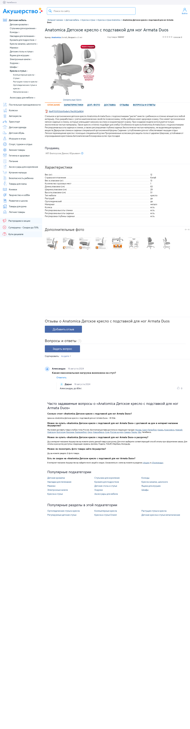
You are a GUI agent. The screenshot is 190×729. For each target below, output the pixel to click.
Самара (127, 432)
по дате (65, 356)
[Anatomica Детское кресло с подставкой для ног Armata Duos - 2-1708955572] (166, 243)
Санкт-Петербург (149, 430)
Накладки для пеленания (22, 36)
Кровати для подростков (23, 40)
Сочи (107, 432)
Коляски (13, 110)
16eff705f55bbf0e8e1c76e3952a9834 (66, 111)
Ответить (61, 377)
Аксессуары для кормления (23, 166)
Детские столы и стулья (22, 51)
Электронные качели (21, 59)
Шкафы (14, 67)
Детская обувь (16, 133)
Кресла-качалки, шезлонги (23, 44)
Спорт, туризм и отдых (20, 144)
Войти (184, 13)
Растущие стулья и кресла (25, 81)
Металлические (21, 92)
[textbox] (91, 11)
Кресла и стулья (18, 71)
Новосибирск (98, 432)
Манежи (14, 47)
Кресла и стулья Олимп (105, 515)
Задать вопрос (62, 348)
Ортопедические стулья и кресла (25, 87)
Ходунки (14, 63)
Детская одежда (17, 127)
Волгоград (61, 432)
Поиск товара (50, 11)
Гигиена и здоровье (19, 155)
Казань (160, 430)
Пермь (134, 432)
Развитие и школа (18, 200)
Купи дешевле (15, 234)
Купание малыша (18, 172)
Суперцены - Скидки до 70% (23, 227)
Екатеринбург (81, 432)
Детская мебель (17, 20)
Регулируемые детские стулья (61, 515)
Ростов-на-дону (116, 432)
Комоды (14, 32)
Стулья (16, 78)
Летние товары (17, 212)
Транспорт (14, 121)
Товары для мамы (18, 183)
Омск (90, 432)
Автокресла (15, 116)
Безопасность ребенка (21, 178)
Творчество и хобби (19, 195)
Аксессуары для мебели (22, 97)
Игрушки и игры (17, 138)
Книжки (13, 189)
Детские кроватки (19, 24)
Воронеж (70, 432)
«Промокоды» (157, 463)
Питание (13, 161)
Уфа (139, 432)
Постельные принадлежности (25, 104)
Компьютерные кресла (24, 75)
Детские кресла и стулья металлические (160, 515)
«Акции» (146, 463)
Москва (138, 430)
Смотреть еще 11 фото (72, 100)
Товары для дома (17, 206)
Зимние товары (17, 150)
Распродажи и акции (19, 220)
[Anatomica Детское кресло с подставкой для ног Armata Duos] (72, 69)
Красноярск (169, 430)
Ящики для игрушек (20, 55)
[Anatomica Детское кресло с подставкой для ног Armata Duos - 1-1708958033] (150, 243)
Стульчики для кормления (23, 28)
